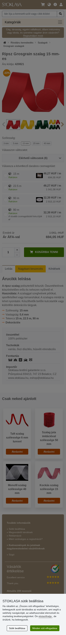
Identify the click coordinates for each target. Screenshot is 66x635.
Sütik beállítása (17, 628)
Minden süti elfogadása (44, 628)
